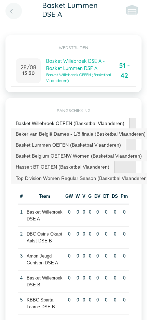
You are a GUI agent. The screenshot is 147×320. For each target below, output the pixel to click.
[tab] (70, 123)
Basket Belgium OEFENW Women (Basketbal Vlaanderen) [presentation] (79, 156)
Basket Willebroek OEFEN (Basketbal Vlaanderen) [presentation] (70, 123)
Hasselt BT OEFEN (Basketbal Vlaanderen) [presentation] (62, 167)
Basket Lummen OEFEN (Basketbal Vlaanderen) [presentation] (68, 145)
